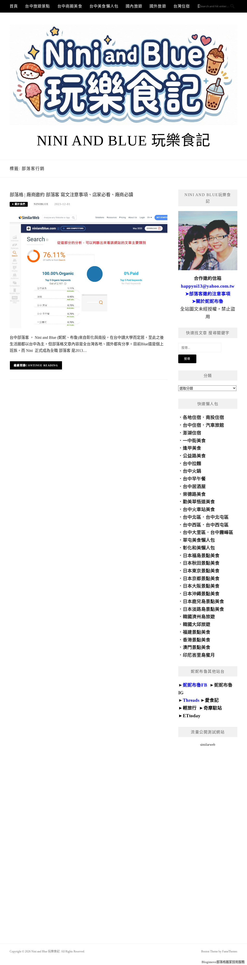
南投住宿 (215, 417)
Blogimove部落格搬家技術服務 (223, 962)
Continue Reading (42, 365)
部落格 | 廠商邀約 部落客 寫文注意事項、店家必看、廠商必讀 (71, 194)
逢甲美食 (192, 448)
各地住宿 (192, 417)
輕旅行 (190, 707)
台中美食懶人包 (103, 6)
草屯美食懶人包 (199, 540)
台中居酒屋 (194, 486)
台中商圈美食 (69, 6)
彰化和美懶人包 (199, 547)
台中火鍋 (192, 471)
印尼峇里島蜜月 (199, 655)
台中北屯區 (217, 517)
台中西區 (192, 524)
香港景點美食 (196, 639)
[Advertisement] (207, 838)
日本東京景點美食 (201, 570)
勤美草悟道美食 (199, 501)
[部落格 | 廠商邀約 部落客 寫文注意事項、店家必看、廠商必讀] (88, 271)
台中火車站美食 (199, 509)
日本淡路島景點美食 (203, 609)
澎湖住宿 (192, 432)
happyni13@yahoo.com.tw (207, 286)
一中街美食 (194, 440)
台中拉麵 (192, 463)
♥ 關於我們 (18, 204)
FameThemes (229, 951)
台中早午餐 (194, 478)
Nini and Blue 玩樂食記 (124, 141)
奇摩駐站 (213, 707)
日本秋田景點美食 (201, 563)
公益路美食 (194, 455)
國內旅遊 (134, 6)
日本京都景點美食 (201, 578)
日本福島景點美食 (201, 555)
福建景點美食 (196, 632)
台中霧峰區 (221, 532)
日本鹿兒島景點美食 (203, 601)
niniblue (41, 204)
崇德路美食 (194, 494)
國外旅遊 (158, 6)
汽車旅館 (215, 425)
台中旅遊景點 (37, 6)
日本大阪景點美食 (201, 586)
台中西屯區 (217, 524)
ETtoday (191, 715)
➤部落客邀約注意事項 (207, 293)
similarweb (207, 744)
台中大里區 (194, 532)
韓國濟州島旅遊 (199, 616)
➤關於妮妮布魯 (207, 301)
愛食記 (212, 700)
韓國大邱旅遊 (196, 624)
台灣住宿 (181, 6)
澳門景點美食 (196, 647)
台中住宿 (192, 425)
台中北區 (192, 517)
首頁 (14, 6)
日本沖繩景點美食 (201, 593)
